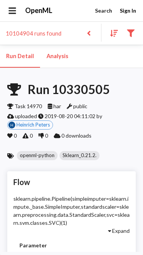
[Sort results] (111, 33)
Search (103, 10)
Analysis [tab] (57, 56)
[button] (37, 155)
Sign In (128, 10)
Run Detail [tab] (20, 56)
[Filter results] (130, 33)
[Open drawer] (12, 10)
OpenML (38, 10)
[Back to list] (88, 33)
